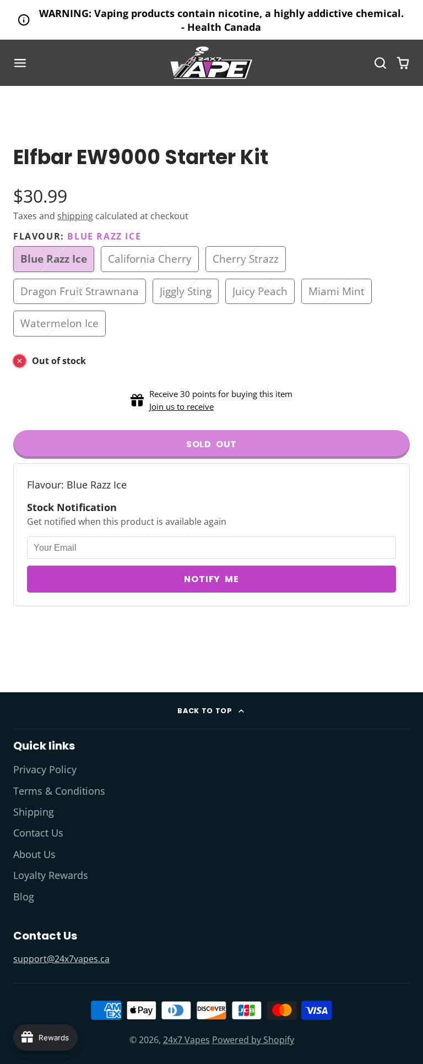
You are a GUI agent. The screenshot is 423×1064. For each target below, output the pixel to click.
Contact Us (38, 832)
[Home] (211, 62)
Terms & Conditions (59, 790)
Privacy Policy (45, 769)
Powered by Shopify (253, 1040)
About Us (34, 854)
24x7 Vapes (186, 1040)
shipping (75, 216)
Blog (23, 896)
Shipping (33, 811)
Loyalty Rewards (50, 875)
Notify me (211, 579)
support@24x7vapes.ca (61, 959)
